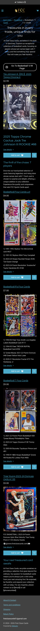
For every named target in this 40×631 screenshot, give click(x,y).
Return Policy (8, 614)
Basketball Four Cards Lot (16, 192)
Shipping (6, 609)
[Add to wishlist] (34, 155)
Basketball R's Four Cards (16, 286)
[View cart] (37, 10)
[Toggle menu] (2, 10)
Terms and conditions (11, 605)
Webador (15, 626)
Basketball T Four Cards (15, 380)
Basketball (18, 20)
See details (7, 150)
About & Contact (9, 600)
